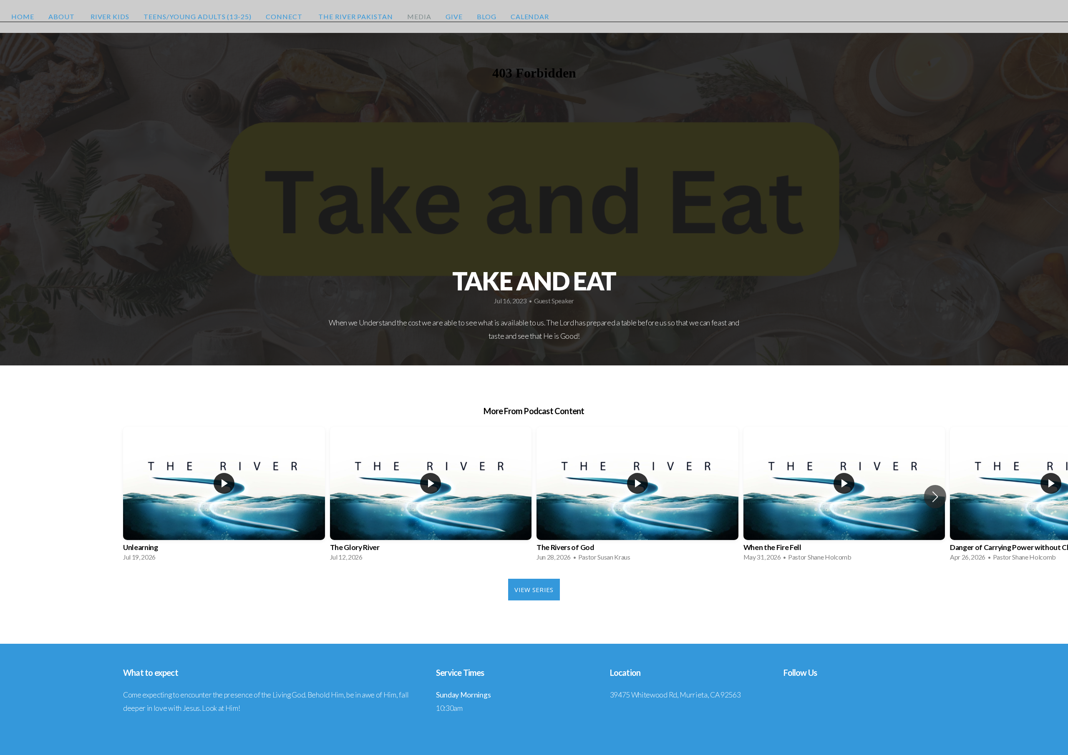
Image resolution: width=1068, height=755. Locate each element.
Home (22, 16)
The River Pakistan (355, 16)
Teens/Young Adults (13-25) (198, 16)
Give (454, 16)
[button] (935, 497)
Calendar (530, 16)
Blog (486, 16)
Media (419, 16)
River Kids (110, 16)
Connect (285, 16)
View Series (533, 589)
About (62, 16)
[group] (224, 496)
